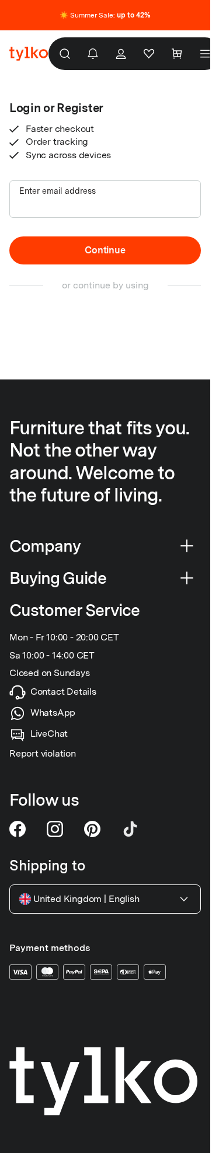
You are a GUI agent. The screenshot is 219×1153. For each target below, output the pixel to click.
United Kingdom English (86, 898)
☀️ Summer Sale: (105, 15)
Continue (105, 250)
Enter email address (57, 191)
